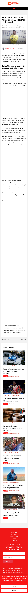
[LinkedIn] (17, 544)
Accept (14, 586)
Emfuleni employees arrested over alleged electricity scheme (13, 371)
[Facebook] (8, 544)
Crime (6, 376)
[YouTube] (19, 544)
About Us (14, 532)
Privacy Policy (14, 536)
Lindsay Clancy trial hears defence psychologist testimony (12, 458)
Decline (14, 590)
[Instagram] (13, 544)
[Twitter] (10, 544)
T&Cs (14, 538)
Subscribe (7, 561)
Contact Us (14, 540)
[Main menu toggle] (14, 8)
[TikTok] (15, 544)
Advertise (14, 534)
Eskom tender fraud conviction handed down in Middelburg (12, 428)
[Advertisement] (14, 103)
